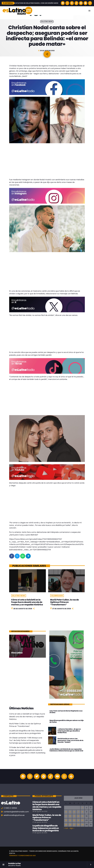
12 (70, 816)
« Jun (66, 828)
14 (78, 816)
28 (78, 825)
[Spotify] (81, 3)
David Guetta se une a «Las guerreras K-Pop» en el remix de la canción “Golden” (70, 740)
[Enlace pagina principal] (17, 11)
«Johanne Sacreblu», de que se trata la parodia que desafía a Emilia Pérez (69, 731)
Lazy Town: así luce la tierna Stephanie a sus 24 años (66, 712)
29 (82, 825)
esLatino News (47, 22)
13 (74, 816)
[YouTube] (63, 3)
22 (82, 820)
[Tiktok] (50, 776)
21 (78, 820)
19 (70, 820)
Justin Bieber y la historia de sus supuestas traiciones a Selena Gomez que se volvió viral (66, 750)
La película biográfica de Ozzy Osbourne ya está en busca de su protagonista (45, 828)
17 (90, 816)
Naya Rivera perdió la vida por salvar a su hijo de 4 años (67, 721)
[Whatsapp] (64, 776)
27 (74, 825)
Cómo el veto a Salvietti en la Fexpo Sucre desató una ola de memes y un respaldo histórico (27, 602)
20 (74, 820)
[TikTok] (76, 3)
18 (66, 820)
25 (66, 825)
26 (70, 825)
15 (82, 816)
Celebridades (57, 596)
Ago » (72, 828)
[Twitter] (37, 776)
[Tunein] (72, 3)
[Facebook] (90, 3)
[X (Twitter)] (67, 3)
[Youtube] (57, 776)
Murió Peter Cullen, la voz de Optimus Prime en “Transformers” (64, 602)
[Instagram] (85, 3)
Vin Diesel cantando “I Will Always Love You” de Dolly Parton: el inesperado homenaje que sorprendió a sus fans (25, 740)
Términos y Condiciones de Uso (22, 855)
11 (66, 816)
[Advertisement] (47, 161)
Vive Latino (17, 652)
